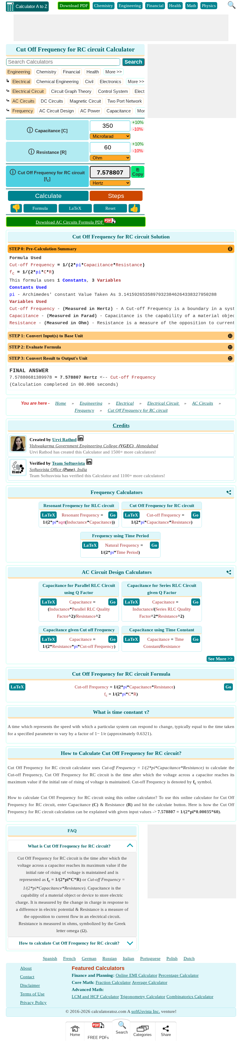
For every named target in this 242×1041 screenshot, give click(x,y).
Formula (40, 208)
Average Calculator (149, 982)
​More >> (113, 71)
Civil (89, 81)
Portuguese (150, 958)
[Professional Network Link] (81, 439)
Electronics (110, 81)
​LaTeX (17, 687)
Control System (113, 91)
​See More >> (220, 658)
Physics (209, 5)
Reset (110, 208)
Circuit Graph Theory (71, 91)
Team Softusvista (68, 463)
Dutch (189, 958)
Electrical (21, 81)
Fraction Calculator (113, 982)
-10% (138, 129)
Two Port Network (124, 101)
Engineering (130, 5)
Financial (155, 5)
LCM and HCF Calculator (95, 996)
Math (191, 5)
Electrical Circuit (28, 91)
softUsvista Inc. (145, 1011)
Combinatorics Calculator (189, 996)
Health (175, 5)
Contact (27, 976)
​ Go (113, 515)
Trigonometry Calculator (142, 996)
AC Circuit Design (56, 110)
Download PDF (74, 5)
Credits (121, 425)
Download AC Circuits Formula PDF (70, 222)
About (26, 968)
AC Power (90, 110)
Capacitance (119, 110)
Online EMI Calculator (136, 975)
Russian (109, 958)
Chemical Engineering (57, 81)
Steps (116, 195)
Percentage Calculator (178, 975)
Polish (172, 958)
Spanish (50, 958)
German (89, 958)
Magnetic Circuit (85, 101)
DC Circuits (52, 101)
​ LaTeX (48, 515)
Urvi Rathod (64, 439)
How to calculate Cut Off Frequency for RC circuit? (69, 943)
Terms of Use (32, 994)
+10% (137, 122)
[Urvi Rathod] (18, 449)
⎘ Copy (137, 172)
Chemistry (103, 5)
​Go (228, 687)
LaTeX (75, 208)
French (69, 958)
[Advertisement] (121, 27)
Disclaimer (30, 985)
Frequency (22, 110)
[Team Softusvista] (18, 473)
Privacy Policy (33, 1002)
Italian (128, 958)
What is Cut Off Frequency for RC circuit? (69, 846)
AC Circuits (23, 101)
